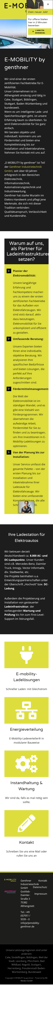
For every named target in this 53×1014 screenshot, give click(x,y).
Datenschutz (40, 887)
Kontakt (42, 880)
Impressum (40, 893)
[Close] (29, 505)
